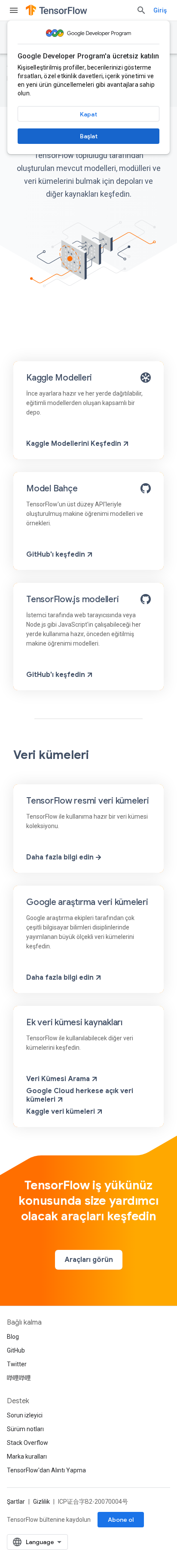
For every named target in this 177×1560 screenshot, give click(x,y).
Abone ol (121, 1519)
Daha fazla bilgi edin (60, 857)
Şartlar (16, 1501)
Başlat (89, 136)
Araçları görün (88, 1259)
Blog (13, 1336)
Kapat (88, 114)
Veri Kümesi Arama (58, 1079)
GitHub (16, 1350)
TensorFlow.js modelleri (72, 599)
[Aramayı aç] (141, 10)
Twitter (17, 1364)
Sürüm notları (25, 1429)
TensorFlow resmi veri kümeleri (87, 800)
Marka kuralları (27, 1456)
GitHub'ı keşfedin (55, 554)
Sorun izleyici (25, 1415)
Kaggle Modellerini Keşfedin (73, 443)
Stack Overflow (27, 1442)
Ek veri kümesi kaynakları (74, 1022)
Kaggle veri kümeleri (60, 1111)
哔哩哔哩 (19, 1377)
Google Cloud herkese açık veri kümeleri (79, 1095)
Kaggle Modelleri (59, 377)
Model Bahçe (51, 488)
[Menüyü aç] (13, 10)
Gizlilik (41, 1501)
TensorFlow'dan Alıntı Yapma (46, 1470)
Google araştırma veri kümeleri (87, 902)
